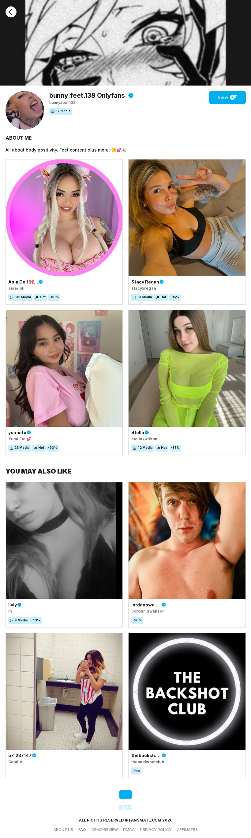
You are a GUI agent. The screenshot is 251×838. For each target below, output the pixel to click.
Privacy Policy (156, 829)
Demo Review (105, 829)
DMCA (129, 829)
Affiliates (187, 829)
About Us (63, 829)
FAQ (82, 829)
